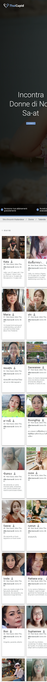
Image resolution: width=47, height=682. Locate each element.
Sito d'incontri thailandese (13, 219)
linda (6, 578)
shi (30, 314)
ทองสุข (7, 368)
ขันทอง (7, 473)
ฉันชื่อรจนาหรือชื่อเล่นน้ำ (36, 262)
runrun (32, 525)
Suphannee (34, 631)
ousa (31, 473)
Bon (5, 631)
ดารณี (7, 420)
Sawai (7, 525)
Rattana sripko (36, 578)
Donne (31, 219)
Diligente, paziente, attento (12, 642)
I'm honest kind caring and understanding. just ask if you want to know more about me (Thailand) (12, 328)
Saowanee (34, 367)
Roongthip (34, 420)
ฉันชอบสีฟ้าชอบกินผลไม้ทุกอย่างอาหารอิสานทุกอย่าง (12, 381)
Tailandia (42, 219)
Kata (6, 261)
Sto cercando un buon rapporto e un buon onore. (12, 537)
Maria (6, 314)
